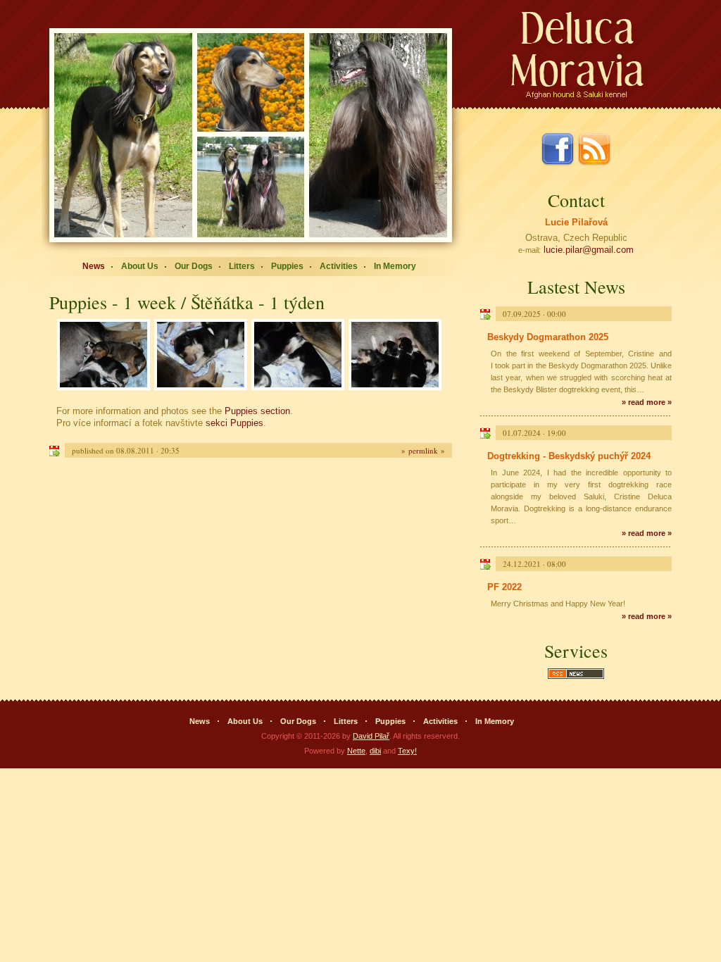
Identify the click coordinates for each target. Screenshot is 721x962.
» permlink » (423, 450)
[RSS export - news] (576, 677)
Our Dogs (194, 266)
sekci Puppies (234, 423)
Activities (339, 266)
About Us (139, 266)
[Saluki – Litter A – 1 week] (103, 356)
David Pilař (371, 736)
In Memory (395, 266)
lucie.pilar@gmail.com (589, 249)
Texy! (407, 751)
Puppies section (257, 411)
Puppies (287, 266)
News (93, 266)
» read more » (647, 402)
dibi (375, 751)
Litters (242, 266)
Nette (356, 751)
